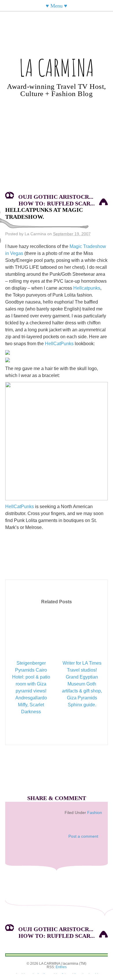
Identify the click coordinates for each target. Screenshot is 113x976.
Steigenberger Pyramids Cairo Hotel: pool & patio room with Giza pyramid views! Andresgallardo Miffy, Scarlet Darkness (31, 687)
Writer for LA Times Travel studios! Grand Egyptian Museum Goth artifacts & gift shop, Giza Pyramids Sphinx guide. (82, 684)
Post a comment (83, 836)
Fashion (94, 812)
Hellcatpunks (86, 288)
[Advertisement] (56, 149)
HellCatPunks (59, 343)
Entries (61, 967)
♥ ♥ (56, 6)
